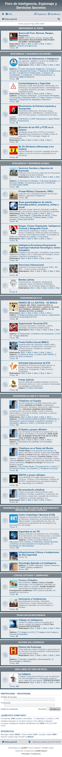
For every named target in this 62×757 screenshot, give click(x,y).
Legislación (27, 75)
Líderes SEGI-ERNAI (44, 354)
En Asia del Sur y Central (47, 466)
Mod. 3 (37, 44)
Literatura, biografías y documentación (35, 659)
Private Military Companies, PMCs (36, 191)
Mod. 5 (30, 44)
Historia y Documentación (43, 334)
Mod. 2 (43, 44)
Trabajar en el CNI (27, 632)
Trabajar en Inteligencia (30, 620)
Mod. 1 (49, 44)
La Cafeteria (25, 674)
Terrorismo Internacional (31, 265)
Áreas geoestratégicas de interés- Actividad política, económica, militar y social (39, 204)
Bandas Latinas (26, 279)
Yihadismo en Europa (49, 468)
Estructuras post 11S (35, 183)
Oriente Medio (40, 217)
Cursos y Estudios (28, 580)
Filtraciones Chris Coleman (20, 542)
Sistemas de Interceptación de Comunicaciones (31, 544)
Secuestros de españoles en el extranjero (35, 442)
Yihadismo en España (30, 401)
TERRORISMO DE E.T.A (31, 298)
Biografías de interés (41, 215)
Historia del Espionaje (30, 647)
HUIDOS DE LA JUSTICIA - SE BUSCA (38, 303)
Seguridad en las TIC (29, 531)
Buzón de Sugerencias (28, 46)
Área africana (26, 217)
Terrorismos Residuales (49, 96)
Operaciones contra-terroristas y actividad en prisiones (31, 421)
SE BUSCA (24, 119)
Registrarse (23, 694)
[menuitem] (8, 14)
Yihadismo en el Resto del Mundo (36, 448)
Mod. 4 (24, 44)
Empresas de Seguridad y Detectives (35, 100)
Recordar (42, 709)
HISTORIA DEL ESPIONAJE (31, 642)
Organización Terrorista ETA (33, 323)
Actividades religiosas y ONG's (21, 423)
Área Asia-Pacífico (26, 219)
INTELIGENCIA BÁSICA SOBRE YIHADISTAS (38, 419)
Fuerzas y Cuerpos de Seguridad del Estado (32, 70)
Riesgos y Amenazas (28, 96)
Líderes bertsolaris (35, 388)
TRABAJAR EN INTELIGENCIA (31, 615)
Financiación (25, 334)
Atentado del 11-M (45, 423)
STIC (31, 540)
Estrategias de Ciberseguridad (21, 546)
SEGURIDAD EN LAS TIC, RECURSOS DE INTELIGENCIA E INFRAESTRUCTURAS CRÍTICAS (31, 509)
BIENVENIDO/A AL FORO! (31, 28)
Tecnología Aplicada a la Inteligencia (37, 563)
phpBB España (41, 751)
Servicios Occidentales (29, 181)
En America (33, 468)
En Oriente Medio (27, 466)
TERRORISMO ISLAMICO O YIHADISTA (31, 396)
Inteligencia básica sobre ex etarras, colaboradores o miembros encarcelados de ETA (34, 316)
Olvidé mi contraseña (9, 709)
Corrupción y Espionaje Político (24, 98)
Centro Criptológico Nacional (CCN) (37, 515)
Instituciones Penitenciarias (30, 73)
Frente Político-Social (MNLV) (34, 342)
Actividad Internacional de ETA (34, 363)
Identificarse (8, 694)
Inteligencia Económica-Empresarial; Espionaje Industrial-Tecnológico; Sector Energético (39, 247)
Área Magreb (25, 215)
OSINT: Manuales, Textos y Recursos (44, 565)
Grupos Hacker (42, 540)
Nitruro (31, 737)
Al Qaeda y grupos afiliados (33, 429)
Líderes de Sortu (26, 354)
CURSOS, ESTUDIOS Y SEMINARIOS (31, 575)
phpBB (24, 748)
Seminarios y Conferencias (32, 599)
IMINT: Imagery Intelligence (31, 567)
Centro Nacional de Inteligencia (32, 69)
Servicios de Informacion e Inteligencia (39, 58)
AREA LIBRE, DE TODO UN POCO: (31, 669)
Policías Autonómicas (43, 75)
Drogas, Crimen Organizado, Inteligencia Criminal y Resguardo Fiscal (39, 227)
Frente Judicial (26, 379)
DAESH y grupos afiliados (32, 475)
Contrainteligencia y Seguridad (34, 83)
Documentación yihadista (31, 490)
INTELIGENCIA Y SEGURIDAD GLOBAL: (31, 163)
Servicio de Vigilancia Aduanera (21, 77)
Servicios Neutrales (49, 181)
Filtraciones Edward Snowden (46, 542)
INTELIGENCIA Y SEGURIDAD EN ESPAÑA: (31, 54)
